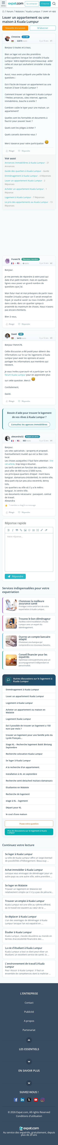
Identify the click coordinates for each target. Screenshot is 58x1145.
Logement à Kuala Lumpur (18, 197)
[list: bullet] (33, 530)
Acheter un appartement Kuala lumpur (24, 189)
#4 (51, 440)
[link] (21, 530)
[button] (41, 530)
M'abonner (42, 28)
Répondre (26, 151)
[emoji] (29, 530)
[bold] (8, 530)
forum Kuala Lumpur (15, 374)
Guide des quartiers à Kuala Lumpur (23, 171)
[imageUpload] (25, 530)
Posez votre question (29, 823)
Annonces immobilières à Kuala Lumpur (25, 162)
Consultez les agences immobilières (29, 424)
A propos (29, 1021)
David (14, 334)
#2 (51, 263)
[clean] (46, 530)
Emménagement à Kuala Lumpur (21, 175)
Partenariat (29, 1030)
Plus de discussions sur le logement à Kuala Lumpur (27, 831)
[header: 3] (37, 530)
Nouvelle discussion (15, 28)
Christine (15, 37)
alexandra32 (17, 437)
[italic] (12, 530)
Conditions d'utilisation (29, 1116)
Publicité (29, 1011)
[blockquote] (16, 530)
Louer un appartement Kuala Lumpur (23, 180)
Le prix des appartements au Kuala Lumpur (26, 202)
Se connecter (31, 3)
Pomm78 (15, 259)
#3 (51, 338)
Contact (29, 1002)
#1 (51, 41)
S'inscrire (45, 3)
